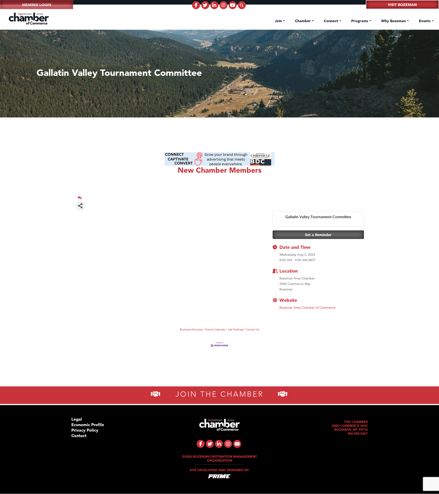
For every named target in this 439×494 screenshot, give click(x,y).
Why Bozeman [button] (394, 21)
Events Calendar (215, 329)
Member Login (36, 4)
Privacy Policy (84, 430)
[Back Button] (221, 198)
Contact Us (252, 329)
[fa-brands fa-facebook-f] (196, 5)
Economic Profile (87, 424)
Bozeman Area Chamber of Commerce (307, 307)
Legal (76, 419)
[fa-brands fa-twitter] (205, 5)
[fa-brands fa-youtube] (233, 5)
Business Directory (191, 329)
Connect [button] (331, 21)
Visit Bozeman (402, 4)
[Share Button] (80, 206)
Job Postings (235, 329)
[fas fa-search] (242, 5)
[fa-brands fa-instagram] (224, 5)
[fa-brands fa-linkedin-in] (214, 5)
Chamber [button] (303, 21)
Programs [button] (360, 21)
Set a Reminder (318, 234)
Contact (78, 435)
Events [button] (425, 21)
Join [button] (279, 21)
